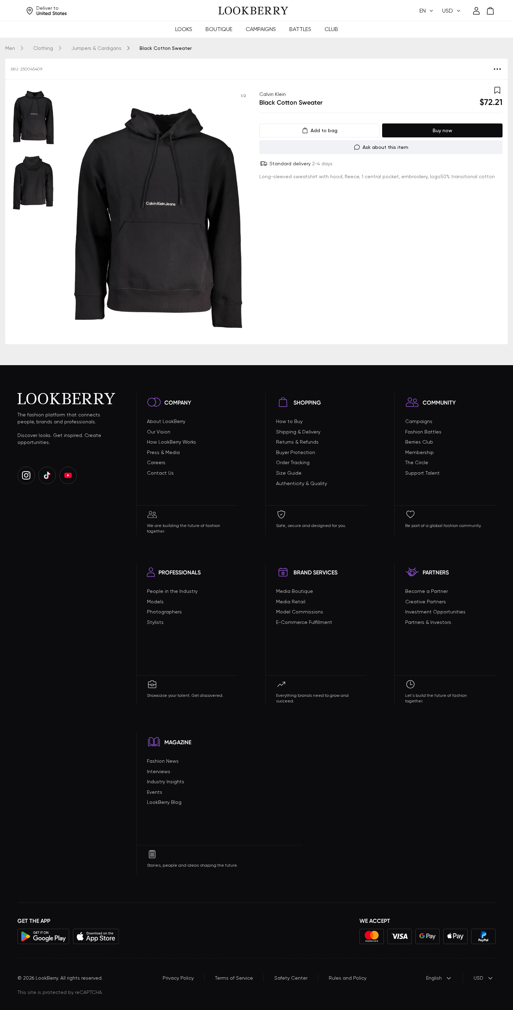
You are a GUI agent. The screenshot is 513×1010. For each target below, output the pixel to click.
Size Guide (289, 473)
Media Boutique (294, 591)
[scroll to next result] (243, 212)
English (434, 978)
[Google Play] (43, 936)
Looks (183, 29)
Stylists (155, 622)
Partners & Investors (428, 622)
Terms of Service (234, 978)
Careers (156, 462)
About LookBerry (166, 421)
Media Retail (290, 601)
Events (154, 792)
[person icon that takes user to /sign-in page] (476, 11)
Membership (419, 452)
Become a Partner (426, 591)
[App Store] (96, 936)
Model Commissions (299, 612)
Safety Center (290, 978)
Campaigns (261, 29)
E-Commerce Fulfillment (304, 622)
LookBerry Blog (164, 802)
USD (478, 978)
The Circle (416, 462)
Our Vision (158, 432)
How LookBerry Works (171, 442)
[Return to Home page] (253, 11)
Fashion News (163, 761)
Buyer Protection (295, 452)
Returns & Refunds (297, 442)
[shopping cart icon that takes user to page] (490, 11)
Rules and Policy (347, 978)
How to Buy (289, 421)
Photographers (164, 612)
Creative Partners (425, 601)
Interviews (158, 771)
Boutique (219, 29)
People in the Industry (172, 591)
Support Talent (422, 473)
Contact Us (160, 473)
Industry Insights (165, 781)
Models (155, 601)
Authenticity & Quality (301, 483)
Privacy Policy (178, 978)
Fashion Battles (423, 432)
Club (331, 29)
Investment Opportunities (435, 612)
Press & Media (163, 452)
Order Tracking (293, 462)
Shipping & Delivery (298, 432)
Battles (300, 29)
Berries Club (419, 442)
